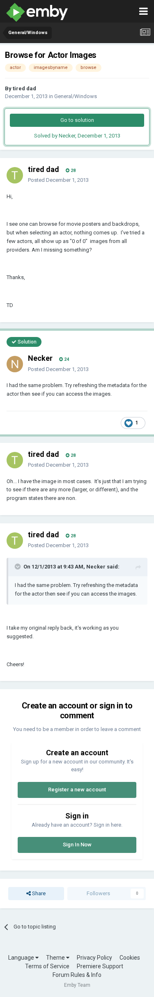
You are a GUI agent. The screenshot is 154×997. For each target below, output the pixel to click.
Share (38, 893)
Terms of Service (47, 966)
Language (21, 957)
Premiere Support (100, 966)
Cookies (130, 957)
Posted (58, 180)
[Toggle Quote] (18, 566)
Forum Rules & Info (77, 975)
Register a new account (77, 789)
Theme (56, 957)
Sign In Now (77, 844)
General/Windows (75, 96)
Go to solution (77, 120)
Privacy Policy (94, 957)
